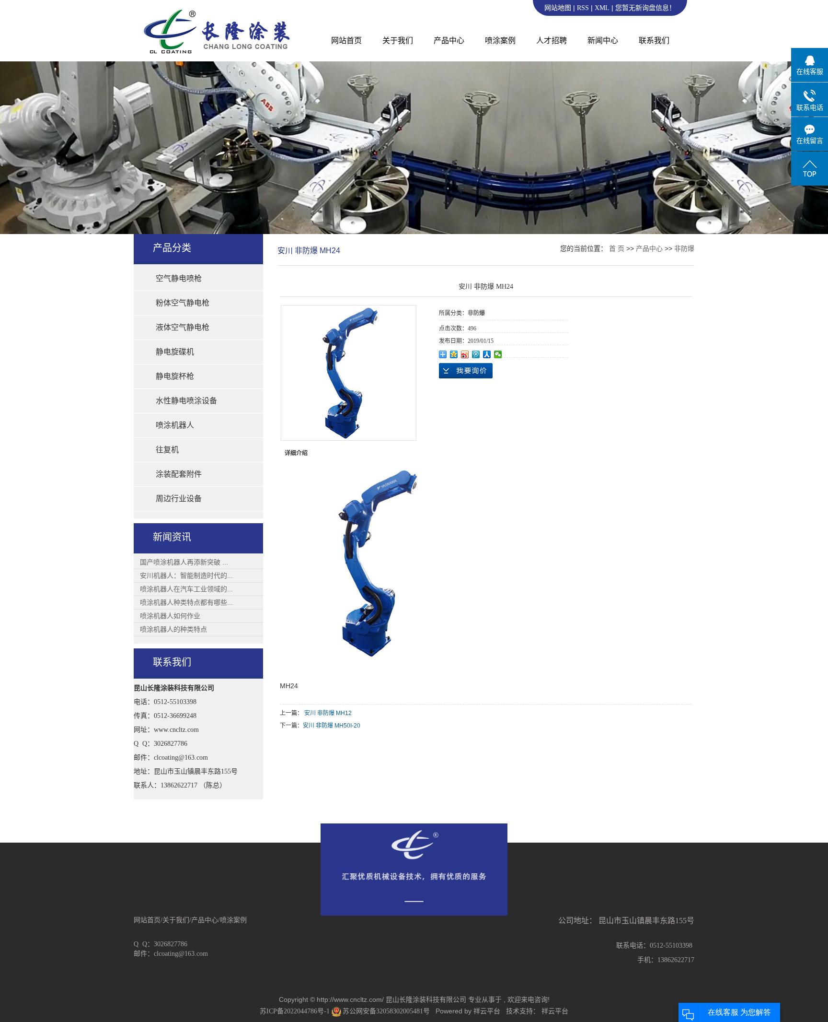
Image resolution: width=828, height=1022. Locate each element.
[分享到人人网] (487, 354)
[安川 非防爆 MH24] (348, 373)
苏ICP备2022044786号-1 (295, 1011)
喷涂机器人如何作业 (170, 616)
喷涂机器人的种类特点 (173, 629)
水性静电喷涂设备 (186, 401)
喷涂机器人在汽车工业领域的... (186, 589)
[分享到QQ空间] (454, 354)
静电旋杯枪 (175, 376)
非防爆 (684, 248)
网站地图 (558, 8)
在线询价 (466, 370)
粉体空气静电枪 (182, 303)
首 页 (616, 248)
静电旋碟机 (175, 352)
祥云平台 (486, 1011)
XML (602, 8)
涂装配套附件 (179, 474)
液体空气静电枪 (182, 327)
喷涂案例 (500, 40)
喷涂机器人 (175, 425)
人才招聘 (551, 40)
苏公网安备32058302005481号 (386, 1011)
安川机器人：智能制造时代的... (186, 575)
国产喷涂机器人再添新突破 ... (184, 562)
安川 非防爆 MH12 (328, 713)
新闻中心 (602, 40)
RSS (583, 8)
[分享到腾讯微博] (476, 354)
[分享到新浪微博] (465, 354)
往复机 (167, 450)
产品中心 (449, 40)
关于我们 (397, 40)
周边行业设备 (179, 498)
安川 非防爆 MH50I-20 (331, 725)
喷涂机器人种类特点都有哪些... (186, 602)
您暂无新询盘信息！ (645, 8)
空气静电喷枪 (179, 278)
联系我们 (654, 40)
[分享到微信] (498, 354)
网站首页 (346, 40)
